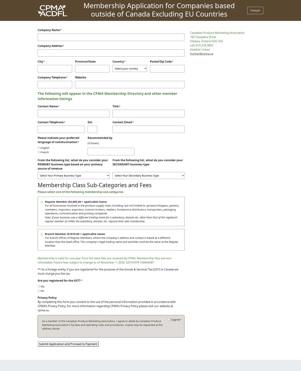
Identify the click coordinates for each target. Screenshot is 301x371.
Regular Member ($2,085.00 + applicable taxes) (112, 211)
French (45, 152)
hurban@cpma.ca (201, 54)
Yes (42, 286)
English (45, 148)
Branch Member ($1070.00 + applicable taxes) (111, 239)
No (42, 290)
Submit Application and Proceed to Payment (68, 344)
